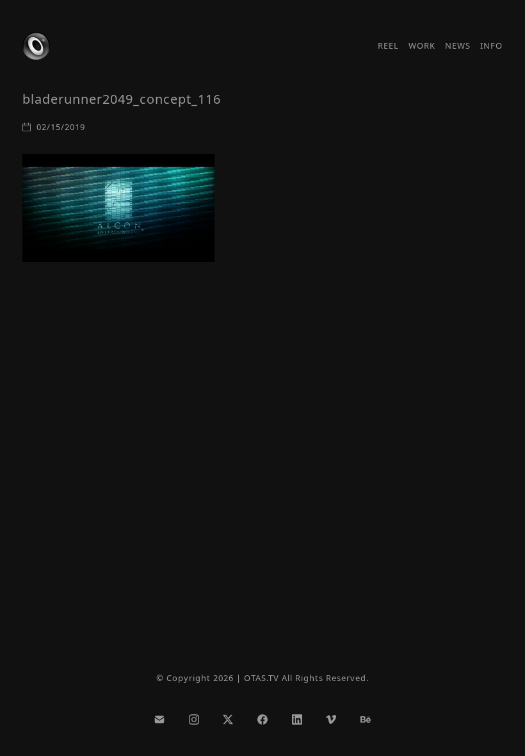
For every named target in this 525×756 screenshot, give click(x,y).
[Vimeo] (331, 719)
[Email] (159, 719)
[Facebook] (262, 719)
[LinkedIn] (297, 719)
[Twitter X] (228, 719)
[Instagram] (194, 719)
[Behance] (365, 719)
